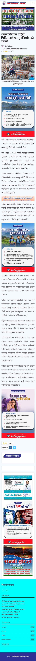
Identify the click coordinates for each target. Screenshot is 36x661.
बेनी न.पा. (4, 631)
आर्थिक (3, 635)
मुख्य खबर (4, 627)
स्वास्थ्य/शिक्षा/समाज (6, 639)
